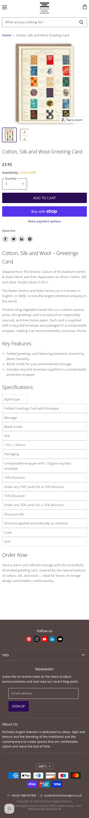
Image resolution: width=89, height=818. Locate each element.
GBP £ (42, 766)
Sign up (18, 706)
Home (6, 35)
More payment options (44, 221)
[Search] (81, 22)
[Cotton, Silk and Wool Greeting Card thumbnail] (9, 135)
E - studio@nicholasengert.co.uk (61, 795)
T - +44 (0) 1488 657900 (21, 795)
